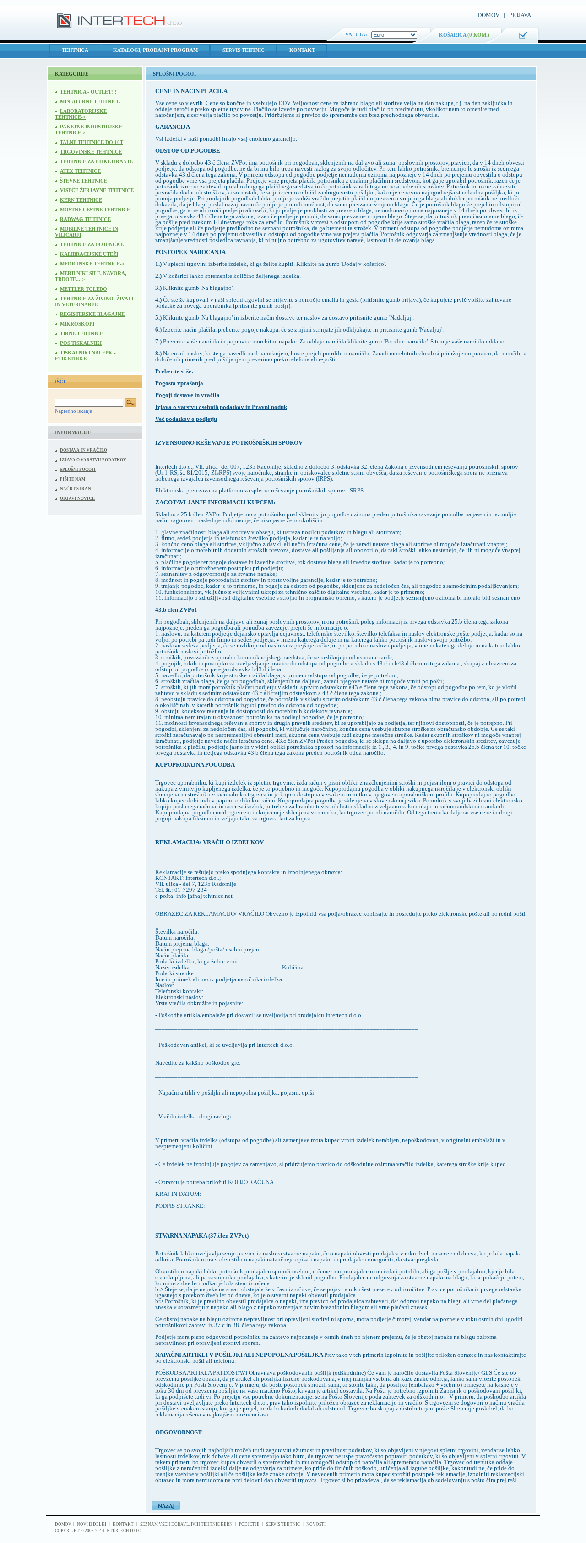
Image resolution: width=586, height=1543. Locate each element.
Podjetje (249, 1524)
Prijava (520, 14)
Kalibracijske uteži (89, 254)
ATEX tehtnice (80, 171)
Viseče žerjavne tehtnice (97, 190)
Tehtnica (75, 50)
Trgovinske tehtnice (91, 152)
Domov (488, 14)
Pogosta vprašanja (179, 383)
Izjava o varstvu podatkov (93, 460)
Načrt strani (76, 489)
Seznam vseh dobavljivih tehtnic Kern (186, 1524)
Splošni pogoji (78, 469)
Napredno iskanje (73, 411)
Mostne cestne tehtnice (95, 209)
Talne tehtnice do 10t (91, 142)
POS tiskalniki (81, 343)
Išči (60, 381)
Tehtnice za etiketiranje (96, 161)
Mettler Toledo (83, 289)
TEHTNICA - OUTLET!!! (88, 91)
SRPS (357, 490)
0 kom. (478, 35)
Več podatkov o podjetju (186, 418)
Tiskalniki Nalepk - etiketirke (85, 355)
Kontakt (302, 50)
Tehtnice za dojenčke (92, 244)
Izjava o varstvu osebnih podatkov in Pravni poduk (221, 407)
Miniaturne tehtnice (90, 101)
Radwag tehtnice (85, 219)
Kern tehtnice (81, 200)
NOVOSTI (316, 1524)
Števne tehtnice (83, 180)
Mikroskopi (77, 323)
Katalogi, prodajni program (155, 50)
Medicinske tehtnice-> (92, 263)
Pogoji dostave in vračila (187, 395)
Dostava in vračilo (83, 450)
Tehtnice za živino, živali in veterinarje (94, 301)
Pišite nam (73, 479)
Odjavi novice (77, 498)
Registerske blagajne (92, 314)
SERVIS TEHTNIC (243, 50)
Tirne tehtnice (81, 333)
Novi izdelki (91, 1524)
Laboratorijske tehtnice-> (81, 114)
